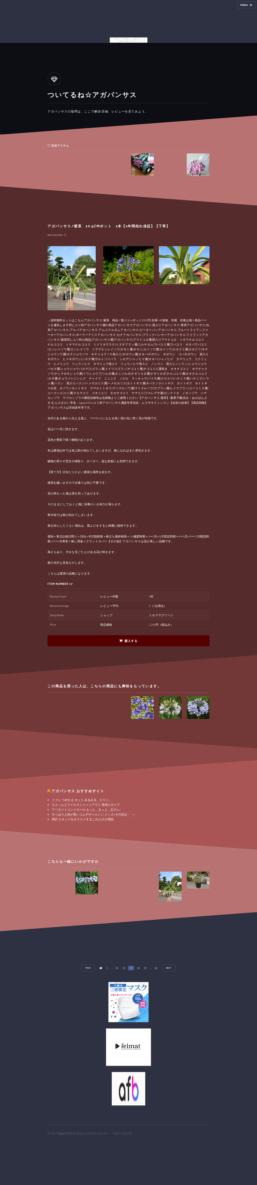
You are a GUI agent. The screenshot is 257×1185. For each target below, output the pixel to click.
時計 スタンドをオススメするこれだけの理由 (83, 819)
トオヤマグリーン (161, 615)
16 (123, 968)
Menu (244, 5)
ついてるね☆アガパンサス (66, 1133)
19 (145, 968)
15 (116, 968)
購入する (131, 641)
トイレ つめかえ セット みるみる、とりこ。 (82, 800)
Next (168, 968)
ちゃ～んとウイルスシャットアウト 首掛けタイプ (86, 804)
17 (131, 968)
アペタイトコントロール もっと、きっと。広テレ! (86, 809)
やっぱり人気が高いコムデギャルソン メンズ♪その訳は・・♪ (93, 814)
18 (138, 968)
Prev (88, 968)
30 (155, 968)
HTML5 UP (126, 1133)
